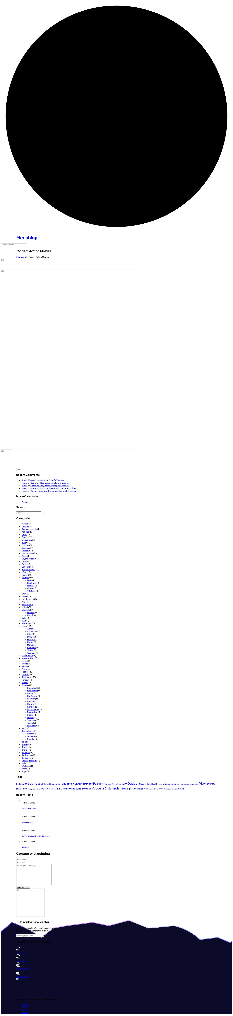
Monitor (30, 585)
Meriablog (27, 237)
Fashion (98, 783)
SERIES (78, 789)
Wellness (26, 766)
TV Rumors (27, 755)
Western (31, 653)
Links (24, 618)
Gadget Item (145, 784)
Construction (28, 553)
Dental (25, 561)
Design (25, 564)
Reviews (26, 679)
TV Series (26, 758)
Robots (53, 789)
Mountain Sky (33, 709)
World (24, 768)
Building (25, 545)
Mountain (186, 784)
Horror (30, 642)
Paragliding (32, 712)
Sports (25, 685)
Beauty (25, 537)
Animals (25, 526)
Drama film (55, 783)
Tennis (30, 723)
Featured (107, 784)
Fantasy (31, 639)
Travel (24, 749)
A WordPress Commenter (34, 480)
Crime (30, 634)
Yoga (24, 771)
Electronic (31, 583)
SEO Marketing (66, 788)
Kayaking (31, 706)
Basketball (32, 688)
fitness (114, 784)
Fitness (30, 612)
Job (172, 784)
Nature (25, 663)
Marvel (30, 644)
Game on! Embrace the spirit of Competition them (53, 488)
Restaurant (27, 677)
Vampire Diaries (171, 789)
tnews (24, 483)
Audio (24, 534)
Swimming (32, 720)
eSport (25, 572)
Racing (30, 714)
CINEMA (45, 783)
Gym (24, 593)
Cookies (25, 1007)
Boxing (30, 693)
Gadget (25, 577)
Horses (25, 596)
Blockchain (27, 539)
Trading (25, 744)
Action (25, 502)
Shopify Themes (56, 480)
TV (144, 789)
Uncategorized (29, 760)
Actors (25, 523)
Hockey (30, 704)
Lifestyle (26, 609)
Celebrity (26, 550)
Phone (30, 588)
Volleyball (31, 725)
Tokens (25, 741)
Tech (24, 728)
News (24, 666)
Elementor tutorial (29, 808)
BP (26, 784)
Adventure (32, 631)
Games (30, 736)
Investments (27, 604)
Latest (25, 607)
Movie (24, 626)
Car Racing (32, 696)
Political (38, 789)
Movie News (27, 655)
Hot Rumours (28, 599)
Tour (133, 788)
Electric (30, 733)
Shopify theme (28, 822)
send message (23, 887)
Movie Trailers (28, 658)
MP (210, 784)
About (25, 1012)
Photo (24, 669)
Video (24, 763)
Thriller (30, 650)
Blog (24, 542)
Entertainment (28, 569)
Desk (29, 580)
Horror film (161, 784)
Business (26, 548)
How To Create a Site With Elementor (36, 836)
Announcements (29, 529)
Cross (24, 556)
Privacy (25, 1004)
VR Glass (31, 591)
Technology (27, 731)
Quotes (25, 674)
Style (108, 788)
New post (25, 847)
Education (26, 566)
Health (30, 615)
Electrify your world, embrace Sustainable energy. (53, 491)
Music (24, 661)
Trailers (25, 747)
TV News (26, 752)
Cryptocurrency (29, 558)
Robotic (30, 739)
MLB (24, 620)
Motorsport (27, 623)
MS (213, 784)
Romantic (31, 647)
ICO (23, 601)
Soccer (25, 682)
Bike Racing (32, 690)
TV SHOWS (159, 789)
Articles (25, 531)
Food (24, 574)
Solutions (87, 788)
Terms (25, 1009)
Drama (30, 636)
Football (31, 698)
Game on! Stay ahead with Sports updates (49, 483)
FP (126, 784)
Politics (25, 671)
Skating (30, 717)
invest (167, 784)
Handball (31, 701)
